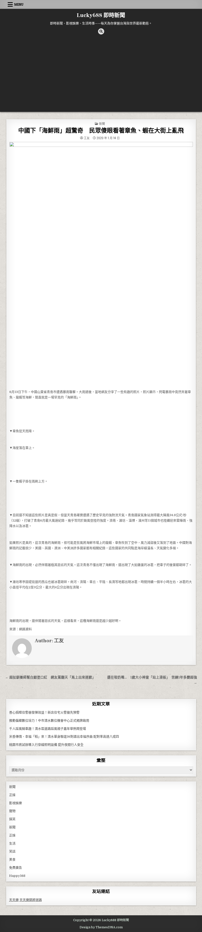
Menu (18, 4)
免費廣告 (15, 867)
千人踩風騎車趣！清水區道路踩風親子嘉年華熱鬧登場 (47, 728)
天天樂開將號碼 (30, 900)
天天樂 (14, 900)
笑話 (12, 851)
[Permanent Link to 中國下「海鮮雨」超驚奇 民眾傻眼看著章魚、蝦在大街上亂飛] (101, 264)
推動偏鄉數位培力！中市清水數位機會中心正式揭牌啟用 (49, 720)
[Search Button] (101, 31)
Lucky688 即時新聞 (101, 15)
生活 (12, 843)
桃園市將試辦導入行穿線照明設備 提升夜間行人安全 (46, 744)
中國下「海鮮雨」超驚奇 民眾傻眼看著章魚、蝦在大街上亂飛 (101, 131)
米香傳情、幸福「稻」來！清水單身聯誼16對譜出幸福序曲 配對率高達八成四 (64, 736)
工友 (87, 137)
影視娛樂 (15, 803)
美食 (12, 859)
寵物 (12, 811)
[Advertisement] (101, 74)
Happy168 (17, 876)
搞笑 (12, 819)
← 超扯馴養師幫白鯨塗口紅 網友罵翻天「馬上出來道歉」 (50, 677)
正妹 (12, 795)
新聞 (102, 123)
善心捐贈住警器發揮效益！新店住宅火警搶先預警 (44, 712)
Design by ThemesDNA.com (101, 927)
